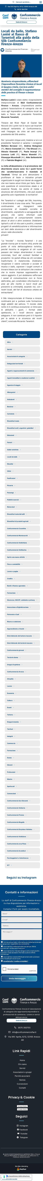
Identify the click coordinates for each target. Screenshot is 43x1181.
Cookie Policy (22, 1109)
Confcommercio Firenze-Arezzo (16, 50)
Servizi (22, 1068)
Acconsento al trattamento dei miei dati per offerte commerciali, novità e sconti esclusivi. (18, 947)
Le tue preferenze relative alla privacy (19, 1176)
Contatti (22, 1088)
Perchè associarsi (22, 1076)
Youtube (23, 1133)
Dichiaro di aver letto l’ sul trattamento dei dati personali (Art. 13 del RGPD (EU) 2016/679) (21, 943)
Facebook (23, 1130)
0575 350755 (22, 9)
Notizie (22, 1080)
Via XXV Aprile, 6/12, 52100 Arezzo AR (22, 7)
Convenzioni (22, 1084)
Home (22, 1060)
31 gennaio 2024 (35, 50)
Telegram (23, 1137)
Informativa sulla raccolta (9, 1179)
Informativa (22, 942)
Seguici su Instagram (21, 877)
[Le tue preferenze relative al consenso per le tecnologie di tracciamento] (4, 1177)
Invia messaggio (17, 978)
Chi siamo (22, 1064)
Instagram (23, 1126)
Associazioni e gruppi (22, 1072)
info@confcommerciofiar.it (23, 1032)
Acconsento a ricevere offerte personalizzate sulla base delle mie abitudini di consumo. (20, 958)
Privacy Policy (22, 1106)
